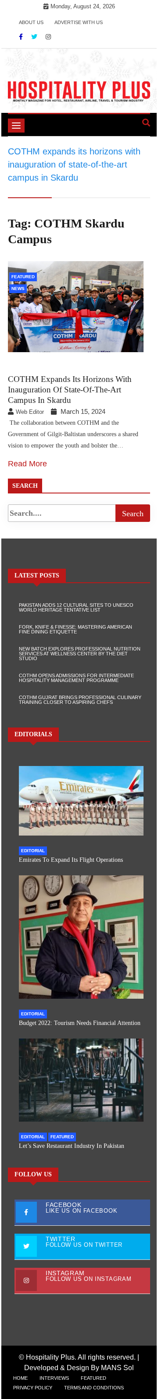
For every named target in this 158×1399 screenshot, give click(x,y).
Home (20, 1378)
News (18, 288)
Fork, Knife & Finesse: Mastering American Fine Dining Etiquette (75, 629)
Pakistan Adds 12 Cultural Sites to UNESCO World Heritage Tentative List (76, 607)
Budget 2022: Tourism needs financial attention (79, 1023)
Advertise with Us (78, 22)
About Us (31, 22)
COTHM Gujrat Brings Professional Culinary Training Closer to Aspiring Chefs (80, 700)
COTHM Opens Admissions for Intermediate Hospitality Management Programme (76, 678)
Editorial (33, 850)
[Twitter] (35, 36)
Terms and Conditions (94, 1387)
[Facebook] (22, 36)
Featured (23, 276)
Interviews (54, 1378)
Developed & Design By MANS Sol (79, 1367)
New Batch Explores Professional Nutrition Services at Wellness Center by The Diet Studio (79, 653)
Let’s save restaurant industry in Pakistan (71, 1146)
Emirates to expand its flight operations (71, 860)
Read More (27, 463)
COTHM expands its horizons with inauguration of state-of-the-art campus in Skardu (70, 389)
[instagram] (48, 36)
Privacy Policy (32, 1387)
